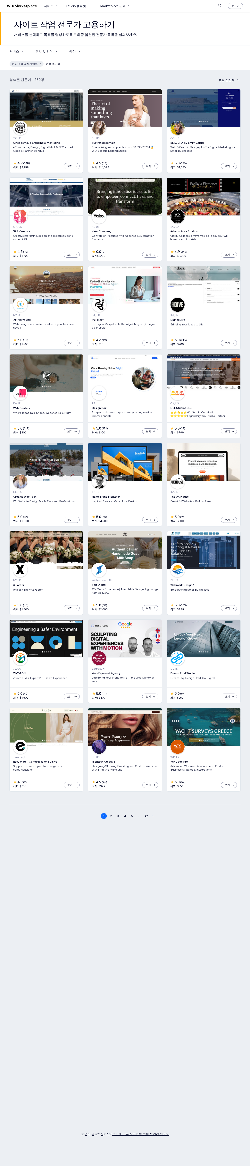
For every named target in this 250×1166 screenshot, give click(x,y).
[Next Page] (153, 816)
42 (146, 816)
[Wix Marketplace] (22, 6)
